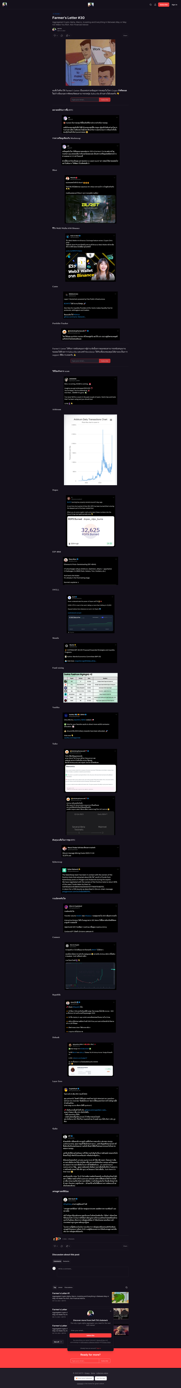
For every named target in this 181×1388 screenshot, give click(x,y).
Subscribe (164, 5)
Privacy (87, 1373)
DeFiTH (59, 28)
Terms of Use (101, 1340)
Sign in (174, 5)
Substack (80, 1384)
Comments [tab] (57, 1261)
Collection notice (102, 1373)
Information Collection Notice (90, 1342)
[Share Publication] (155, 5)
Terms (93, 1373)
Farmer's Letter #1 (61, 1293)
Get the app (101, 1378)
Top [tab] (55, 1287)
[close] (110, 1311)
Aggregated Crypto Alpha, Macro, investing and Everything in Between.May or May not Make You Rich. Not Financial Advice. (80, 1297)
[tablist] (61, 1261)
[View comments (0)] (62, 35)
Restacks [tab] (66, 1261)
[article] (90, 1298)
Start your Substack (85, 1378)
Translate (57, 14)
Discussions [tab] (68, 1287)
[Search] (151, 5)
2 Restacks (71, 1239)
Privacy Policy (106, 1342)
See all (56, 1342)
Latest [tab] (60, 1287)
